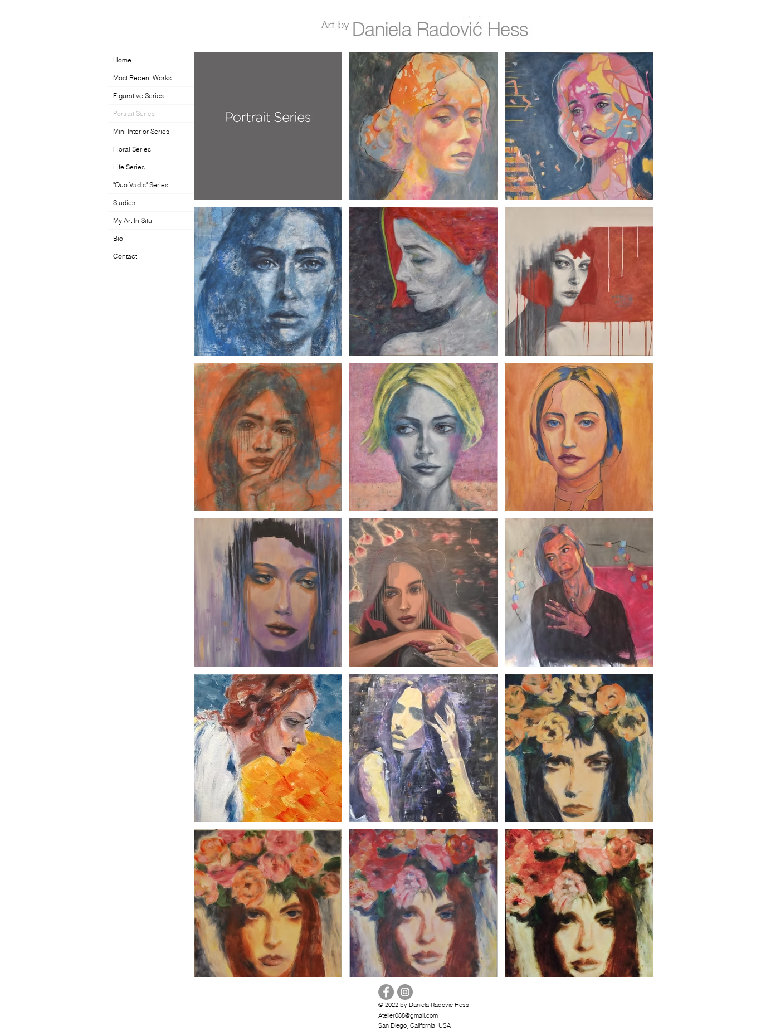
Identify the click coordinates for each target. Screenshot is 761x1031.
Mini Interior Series (141, 131)
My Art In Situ (132, 220)
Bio (118, 238)
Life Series (129, 167)
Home (122, 60)
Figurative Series (138, 95)
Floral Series (132, 149)
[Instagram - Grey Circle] (405, 992)
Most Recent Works (142, 78)
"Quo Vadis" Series (140, 185)
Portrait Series (134, 113)
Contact (125, 256)
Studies (124, 202)
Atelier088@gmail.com (408, 1015)
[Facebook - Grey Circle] (386, 992)
